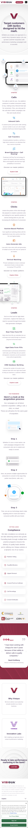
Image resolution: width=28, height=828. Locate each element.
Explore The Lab (13, 744)
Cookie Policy (13, 813)
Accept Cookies (14, 825)
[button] (2, 651)
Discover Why (13, 710)
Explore (4, 798)
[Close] (26, 803)
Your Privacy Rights (14, 816)
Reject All (14, 820)
